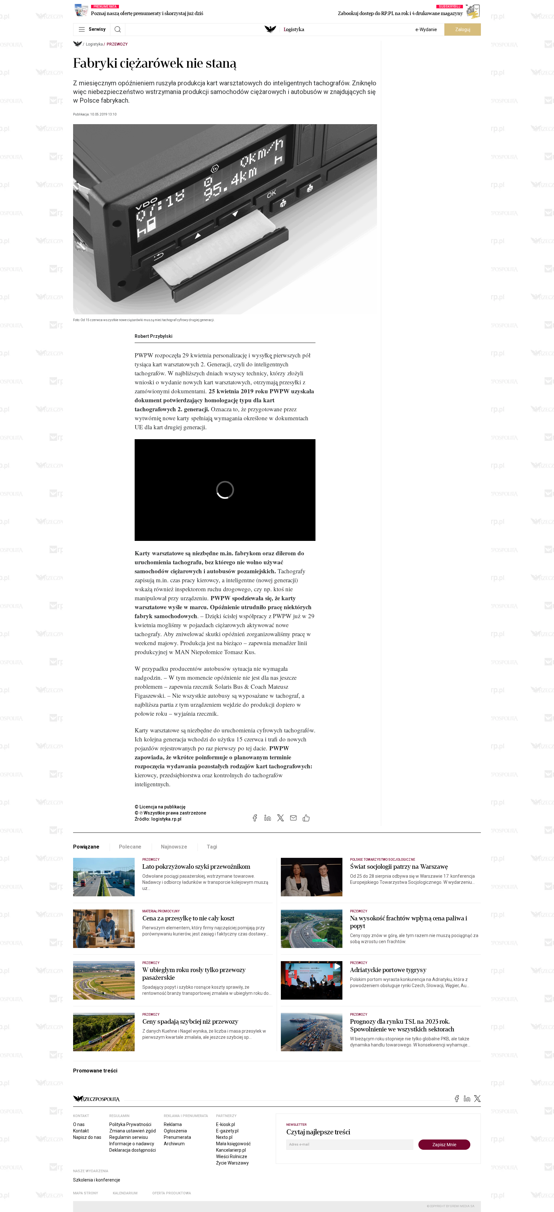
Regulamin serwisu (128, 1137)
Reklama (173, 1124)
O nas (79, 1124)
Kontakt (81, 1130)
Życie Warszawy (232, 1162)
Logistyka (94, 44)
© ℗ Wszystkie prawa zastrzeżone (170, 812)
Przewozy (117, 44)
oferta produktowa (171, 1193)
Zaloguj (462, 29)
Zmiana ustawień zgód (132, 1130)
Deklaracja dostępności (132, 1150)
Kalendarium (125, 1193)
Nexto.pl (224, 1137)
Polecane (130, 847)
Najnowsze (174, 847)
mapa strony (85, 1193)
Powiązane (86, 847)
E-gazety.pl (227, 1130)
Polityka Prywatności (130, 1124)
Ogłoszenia (175, 1130)
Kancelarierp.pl (231, 1150)
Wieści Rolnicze (231, 1156)
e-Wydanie (426, 29)
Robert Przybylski (153, 336)
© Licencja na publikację (160, 806)
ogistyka (294, 29)
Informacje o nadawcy (131, 1143)
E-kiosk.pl (225, 1124)
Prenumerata (177, 1137)
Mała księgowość (233, 1143)
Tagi (212, 847)
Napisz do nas (87, 1137)
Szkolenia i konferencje (96, 1179)
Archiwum (174, 1143)
